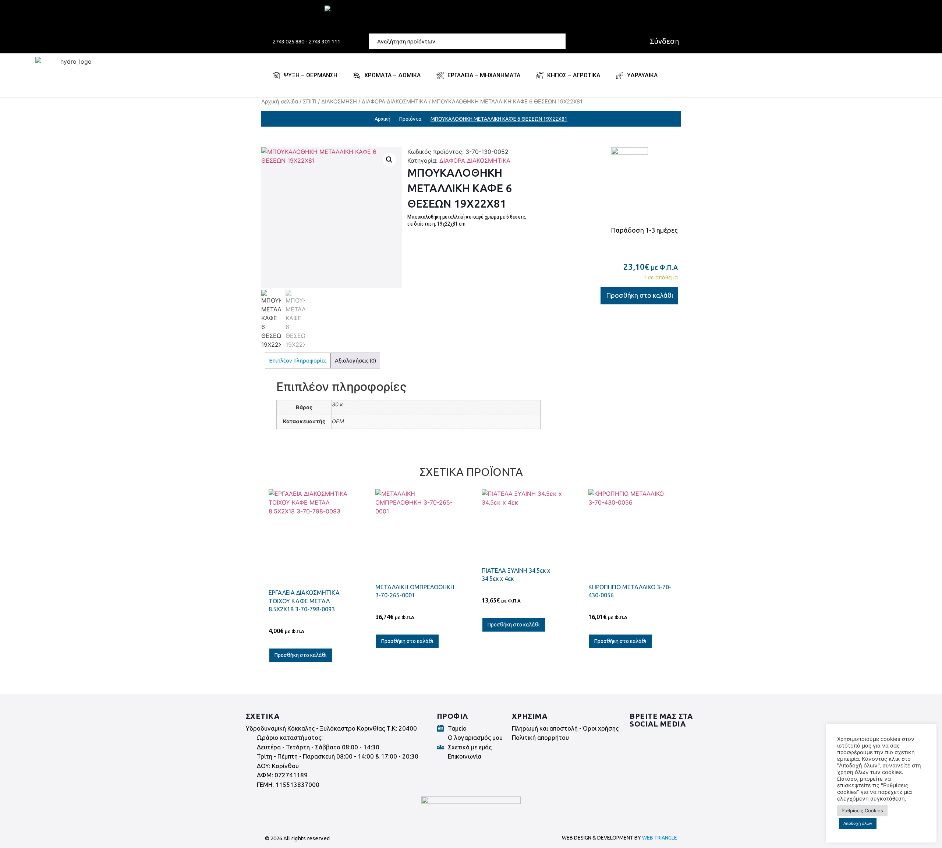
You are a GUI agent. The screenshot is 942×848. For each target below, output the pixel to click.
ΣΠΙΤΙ (309, 101)
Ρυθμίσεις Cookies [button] (862, 810)
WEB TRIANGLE (659, 838)
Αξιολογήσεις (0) (355, 360)
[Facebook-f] (636, 738)
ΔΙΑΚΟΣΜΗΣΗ (339, 101)
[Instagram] (657, 738)
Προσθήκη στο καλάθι (639, 295)
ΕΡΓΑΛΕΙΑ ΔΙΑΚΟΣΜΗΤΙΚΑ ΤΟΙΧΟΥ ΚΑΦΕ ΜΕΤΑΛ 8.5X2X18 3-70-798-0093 (304, 600)
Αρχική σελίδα (279, 101)
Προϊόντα (410, 119)
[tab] (298, 360)
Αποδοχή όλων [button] (857, 823)
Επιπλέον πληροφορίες (298, 360)
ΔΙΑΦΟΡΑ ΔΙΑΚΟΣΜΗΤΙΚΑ (394, 101)
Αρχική (382, 119)
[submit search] (561, 41)
